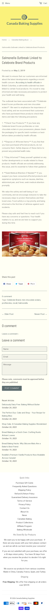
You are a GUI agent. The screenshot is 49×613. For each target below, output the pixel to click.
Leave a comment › (10, 334)
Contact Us (24, 508)
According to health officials (28, 82)
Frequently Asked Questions (25, 486)
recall (15, 303)
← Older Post (7, 314)
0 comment (7, 296)
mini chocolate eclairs (31, 300)
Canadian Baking (25, 519)
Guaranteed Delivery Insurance (24, 497)
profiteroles (7, 303)
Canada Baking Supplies (25, 598)
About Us (24, 512)
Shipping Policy (24, 490)
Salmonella (23, 303)
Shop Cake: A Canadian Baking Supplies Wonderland (24, 424)
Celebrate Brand (14, 300)
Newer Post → (40, 314)
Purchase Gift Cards (24, 483)
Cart (45, 3)
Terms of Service (24, 501)
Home (4, 40)
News (24, 515)
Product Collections (24, 522)
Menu (7, 3)
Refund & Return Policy (24, 494)
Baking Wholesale (24, 530)
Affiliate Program (24, 526)
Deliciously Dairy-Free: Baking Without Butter (21, 404)
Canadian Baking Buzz (20, 40)
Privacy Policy (24, 504)
